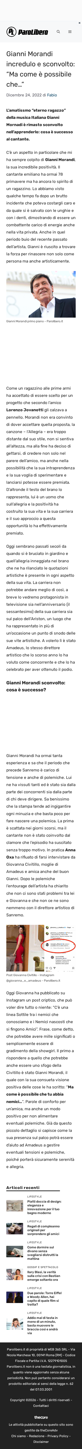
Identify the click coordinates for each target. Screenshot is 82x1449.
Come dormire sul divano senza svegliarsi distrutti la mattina (42, 1253)
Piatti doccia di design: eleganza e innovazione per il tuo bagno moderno (44, 1207)
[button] (58, 31)
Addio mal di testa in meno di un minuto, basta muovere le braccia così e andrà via (42, 1325)
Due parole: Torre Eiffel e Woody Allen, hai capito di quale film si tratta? (44, 1298)
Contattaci (41, 1406)
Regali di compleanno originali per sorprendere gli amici (43, 1230)
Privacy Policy (58, 1436)
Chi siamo (18, 1436)
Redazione (36, 1436)
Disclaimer (41, 1442)
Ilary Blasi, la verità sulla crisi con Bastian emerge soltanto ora (43, 1276)
